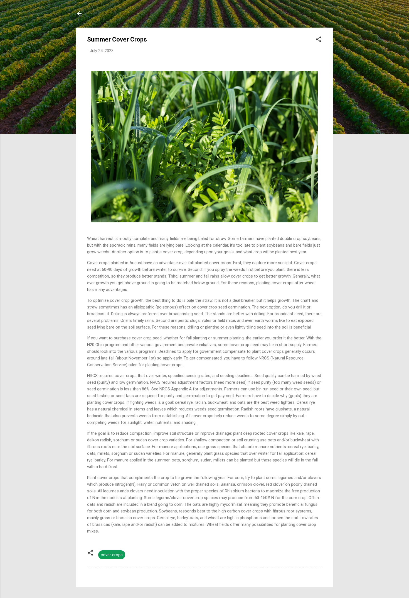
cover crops (112, 554)
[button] (318, 40)
